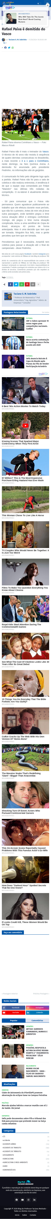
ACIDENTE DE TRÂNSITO (26, 1151)
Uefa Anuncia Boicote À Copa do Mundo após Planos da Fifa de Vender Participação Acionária (37, 362)
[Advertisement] (25, 80)
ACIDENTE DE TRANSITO (26, 1148)
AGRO (26, 1166)
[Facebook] (5, 47)
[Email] (32, 284)
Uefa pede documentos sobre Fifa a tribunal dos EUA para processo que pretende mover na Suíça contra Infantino (24, 1121)
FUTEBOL (9, 278)
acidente (26, 1140)
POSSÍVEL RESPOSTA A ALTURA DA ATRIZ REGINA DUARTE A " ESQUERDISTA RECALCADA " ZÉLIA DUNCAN (37, 1053)
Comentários (37, 1020)
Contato (33, 1215)
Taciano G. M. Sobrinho (25, 293)
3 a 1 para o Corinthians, (35, 161)
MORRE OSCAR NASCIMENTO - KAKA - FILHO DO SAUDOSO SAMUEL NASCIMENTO (36, 1072)
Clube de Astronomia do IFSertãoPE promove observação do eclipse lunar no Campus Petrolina (24, 1093)
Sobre (24, 1215)
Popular (13, 1020)
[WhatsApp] (13, 47)
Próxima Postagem (40, 994)
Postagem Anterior (10, 994)
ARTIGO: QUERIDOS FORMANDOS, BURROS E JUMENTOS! (36, 1031)
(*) (26, 1137)
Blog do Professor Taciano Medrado (32, 1209)
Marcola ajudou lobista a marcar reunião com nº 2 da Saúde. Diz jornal (24, 1106)
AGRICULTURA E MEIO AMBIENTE (26, 1162)
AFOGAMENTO (26, 1155)
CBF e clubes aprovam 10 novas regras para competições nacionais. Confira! (37, 325)
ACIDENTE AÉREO (26, 1144)
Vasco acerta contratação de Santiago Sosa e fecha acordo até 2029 (37, 342)
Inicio (17, 1215)
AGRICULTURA (26, 1159)
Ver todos (45, 312)
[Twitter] (9, 47)
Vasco (45, 151)
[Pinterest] (27, 284)
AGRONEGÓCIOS (26, 1170)
